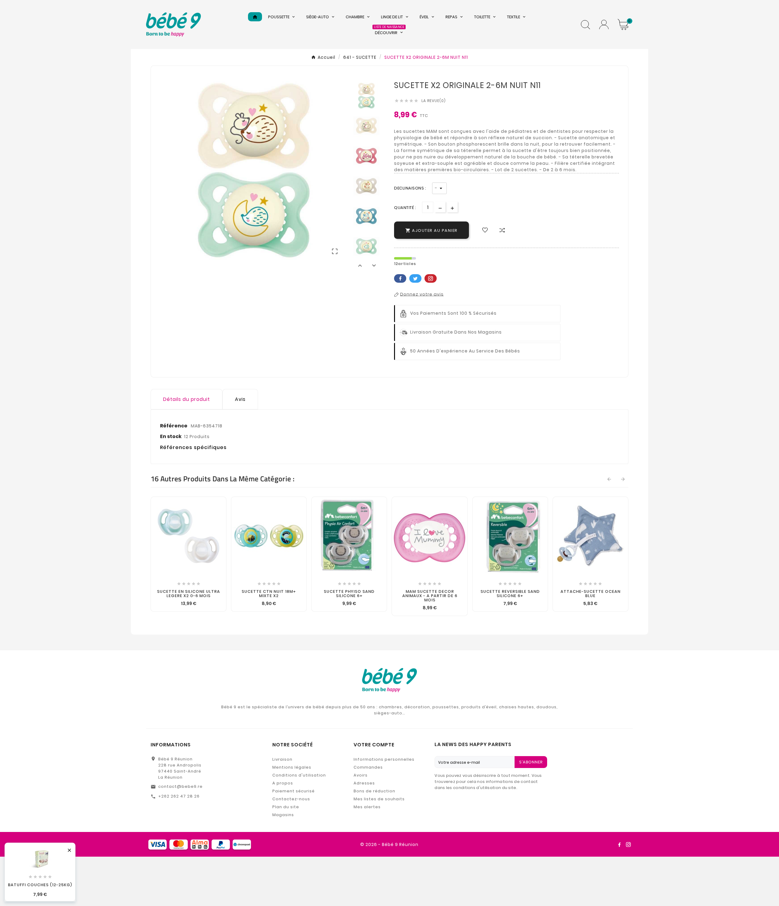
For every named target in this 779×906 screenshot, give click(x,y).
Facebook (400, 278)
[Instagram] (628, 844)
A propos (282, 783)
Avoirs (361, 775)
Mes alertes (367, 807)
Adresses (364, 783)
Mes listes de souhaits (379, 799)
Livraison (282, 759)
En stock (171, 436)
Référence (174, 425)
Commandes (368, 767)
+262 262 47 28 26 (179, 796)
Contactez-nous (291, 799)
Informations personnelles (384, 759)
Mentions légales (291, 767)
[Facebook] (619, 844)
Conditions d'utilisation (299, 775)
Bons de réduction (374, 791)
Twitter (415, 278)
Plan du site (285, 807)
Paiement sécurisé (293, 791)
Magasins (283, 815)
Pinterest (430, 278)
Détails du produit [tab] (186, 399)
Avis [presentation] (240, 399)
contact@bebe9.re (180, 786)
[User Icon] (604, 24)
